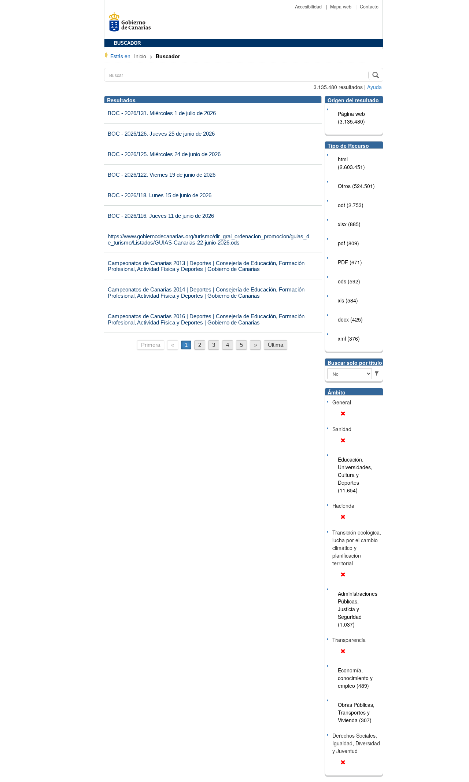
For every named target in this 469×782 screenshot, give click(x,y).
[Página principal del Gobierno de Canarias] (131, 24)
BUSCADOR (127, 43)
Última (275, 345)
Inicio (141, 56)
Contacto (369, 6)
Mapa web (341, 6)
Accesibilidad (309, 6)
